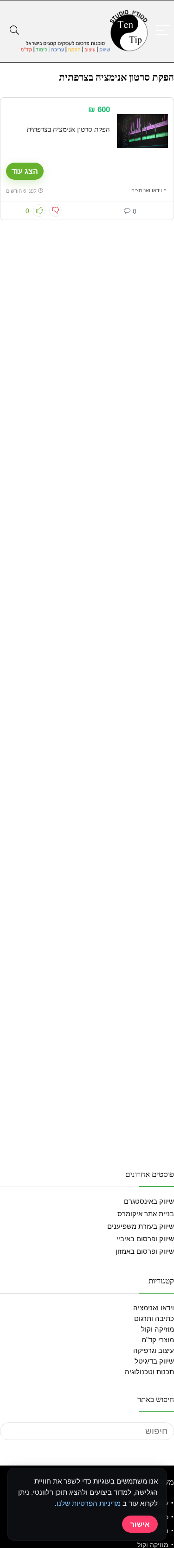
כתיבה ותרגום (154, 1318)
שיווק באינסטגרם (149, 1201)
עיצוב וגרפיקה (153, 1350)
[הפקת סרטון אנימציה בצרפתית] (142, 131)
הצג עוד (25, 171)
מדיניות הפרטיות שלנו (89, 1503)
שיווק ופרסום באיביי (145, 1239)
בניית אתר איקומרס (145, 1214)
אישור (139, 1524)
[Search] (14, 31)
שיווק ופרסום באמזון (145, 1251)
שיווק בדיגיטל (154, 1361)
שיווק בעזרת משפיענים (140, 1226)
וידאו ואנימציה (146, 190)
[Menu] (163, 31)
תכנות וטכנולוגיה (149, 1372)
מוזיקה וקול (157, 1329)
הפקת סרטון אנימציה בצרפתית (68, 129)
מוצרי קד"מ (158, 1340)
